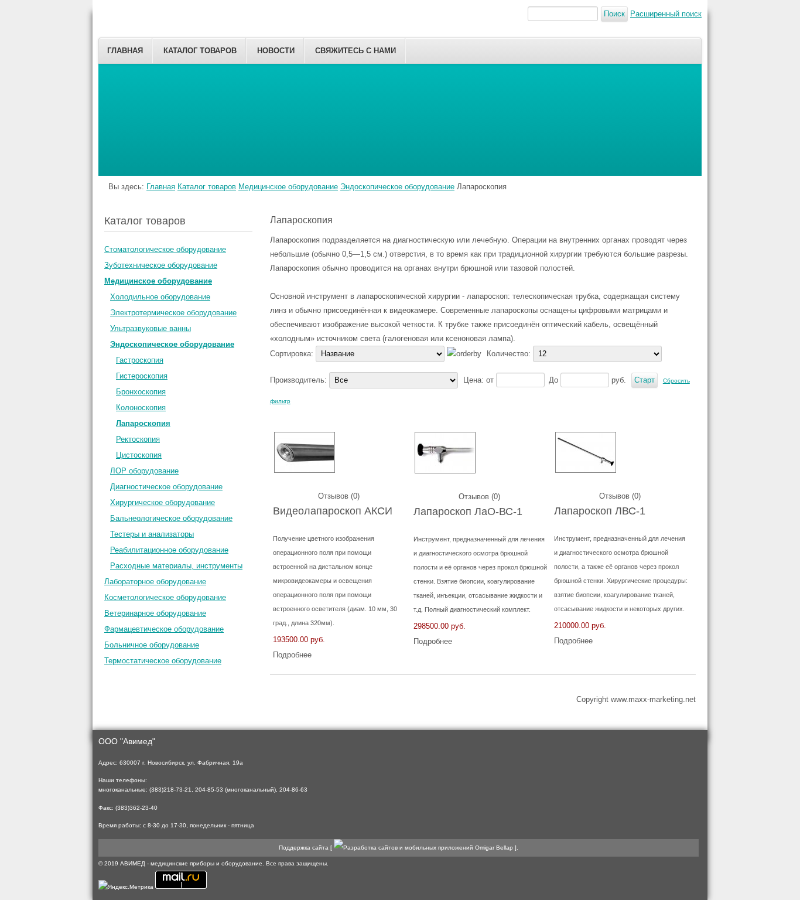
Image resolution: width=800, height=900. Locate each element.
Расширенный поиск (666, 13)
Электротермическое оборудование (173, 312)
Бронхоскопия (141, 391)
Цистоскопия (139, 455)
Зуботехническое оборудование (160, 265)
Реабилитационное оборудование (169, 550)
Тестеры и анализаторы (152, 534)
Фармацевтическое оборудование (164, 629)
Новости (276, 50)
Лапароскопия (143, 423)
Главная (125, 50)
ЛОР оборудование (144, 470)
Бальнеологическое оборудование (171, 518)
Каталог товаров (200, 50)
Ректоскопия (138, 439)
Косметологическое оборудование (165, 597)
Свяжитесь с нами (355, 50)
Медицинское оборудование (288, 186)
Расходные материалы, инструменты (176, 565)
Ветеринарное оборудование (155, 613)
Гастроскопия (139, 360)
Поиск (614, 13)
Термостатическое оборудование (162, 660)
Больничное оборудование (151, 644)
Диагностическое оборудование (166, 486)
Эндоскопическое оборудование (397, 186)
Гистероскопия (141, 375)
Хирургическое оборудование (162, 502)
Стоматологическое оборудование (165, 249)
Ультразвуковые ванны (150, 328)
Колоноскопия (141, 407)
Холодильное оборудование (160, 296)
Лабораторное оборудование (155, 581)
